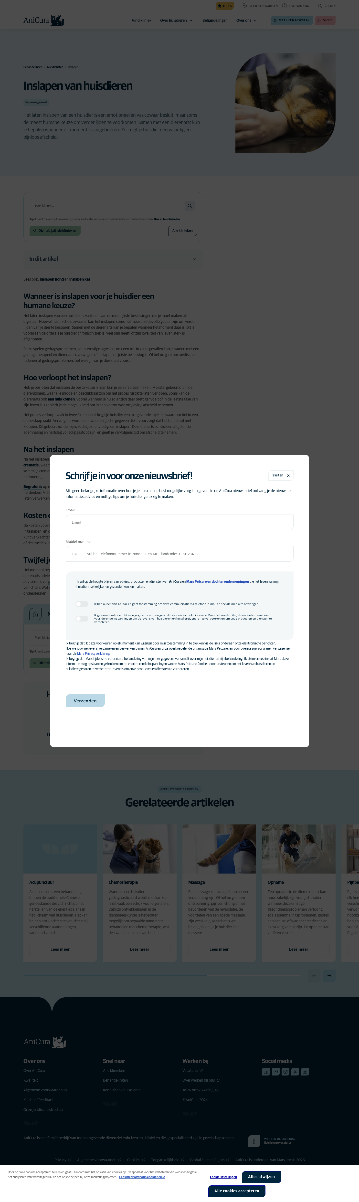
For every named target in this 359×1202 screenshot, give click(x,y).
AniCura (175, 581)
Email (70, 510)
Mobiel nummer (79, 541)
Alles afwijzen (261, 1177)
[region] (179, 1183)
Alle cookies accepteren (236, 1191)
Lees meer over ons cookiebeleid (142, 1177)
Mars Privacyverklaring (93, 653)
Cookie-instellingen (223, 1177)
